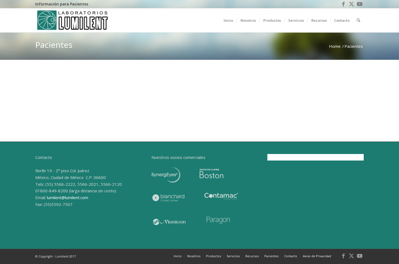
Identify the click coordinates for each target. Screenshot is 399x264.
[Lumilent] (72, 20)
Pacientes (53, 44)
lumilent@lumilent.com (74, 121)
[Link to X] (351, 4)
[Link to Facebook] (343, 4)
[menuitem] (61, 4)
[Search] (358, 20)
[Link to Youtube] (360, 4)
